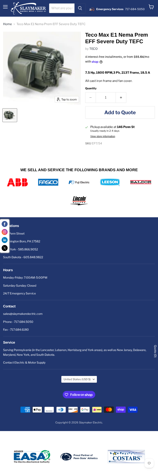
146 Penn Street (13, 233)
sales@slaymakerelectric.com (23, 313)
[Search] (80, 8)
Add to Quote (120, 112)
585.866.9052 (28, 249)
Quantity (90, 88)
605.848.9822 (33, 257)
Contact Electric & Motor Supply (24, 362)
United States (77, 379)
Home (7, 24)
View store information (102, 136)
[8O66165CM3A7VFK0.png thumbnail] (10, 115)
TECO (93, 49)
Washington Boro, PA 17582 (21, 241)
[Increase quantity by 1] (121, 97)
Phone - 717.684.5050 (18, 321)
